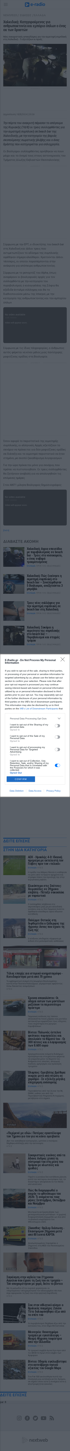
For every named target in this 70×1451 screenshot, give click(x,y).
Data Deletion (17, 790)
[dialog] (35, 725)
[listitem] (35, 718)
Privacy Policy (53, 790)
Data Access (35, 790)
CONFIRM (21, 779)
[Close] (64, 660)
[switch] (57, 725)
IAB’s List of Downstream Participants (39, 708)
